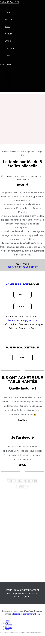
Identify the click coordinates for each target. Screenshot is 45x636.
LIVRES (8, 71)
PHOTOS (9, 74)
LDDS (7, 91)
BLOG (7, 78)
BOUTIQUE (10, 87)
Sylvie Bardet (9, 2)
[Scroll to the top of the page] (0, 634)
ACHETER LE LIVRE (17, 284)
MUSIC (8, 84)
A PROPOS (10, 81)
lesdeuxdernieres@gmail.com (22, 266)
